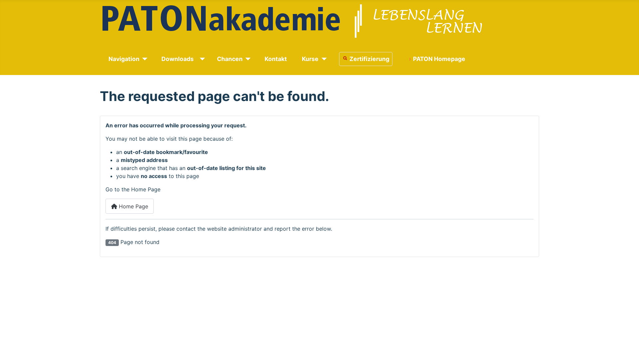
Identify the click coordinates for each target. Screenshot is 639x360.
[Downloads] (201, 59)
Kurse (310, 58)
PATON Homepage (439, 58)
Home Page (132, 206)
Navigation (123, 58)
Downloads (177, 58)
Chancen (230, 58)
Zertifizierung (369, 58)
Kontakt (276, 58)
